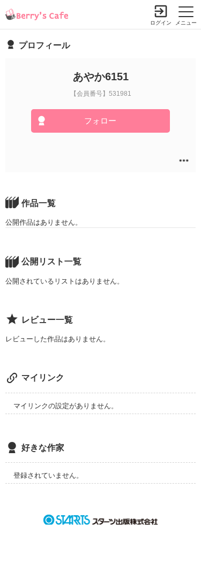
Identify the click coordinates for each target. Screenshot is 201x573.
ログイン (161, 23)
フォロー (100, 120)
